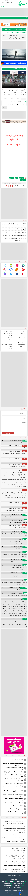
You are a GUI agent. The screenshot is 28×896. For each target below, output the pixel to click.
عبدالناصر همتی (7, 883)
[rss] (3, 7)
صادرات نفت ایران (18, 885)
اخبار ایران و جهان (22, 337)
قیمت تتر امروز (9, 339)
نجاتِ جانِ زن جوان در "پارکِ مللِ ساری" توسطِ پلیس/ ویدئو (13, 225)
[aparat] (17, 267)
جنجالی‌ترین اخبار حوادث (7, 333)
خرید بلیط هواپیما (21, 344)
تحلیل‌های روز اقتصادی (8, 331)
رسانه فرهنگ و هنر (21, 331)
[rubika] (11, 267)
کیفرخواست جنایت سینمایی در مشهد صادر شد (14, 806)
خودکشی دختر (23, 180)
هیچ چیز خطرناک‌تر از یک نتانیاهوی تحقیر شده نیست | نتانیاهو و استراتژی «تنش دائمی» (14, 862)
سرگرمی (11, 881)
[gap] (5, 275)
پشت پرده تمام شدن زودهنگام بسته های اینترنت (15, 102)
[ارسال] (21, 69)
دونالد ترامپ (17, 887)
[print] (23, 69)
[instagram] (5, 271)
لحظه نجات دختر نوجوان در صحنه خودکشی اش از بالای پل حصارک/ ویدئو (14, 239)
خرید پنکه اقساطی (21, 342)
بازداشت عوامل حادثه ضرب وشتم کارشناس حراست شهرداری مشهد (13, 795)
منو (25, 18)
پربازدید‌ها (24, 817)
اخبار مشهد (23, 333)
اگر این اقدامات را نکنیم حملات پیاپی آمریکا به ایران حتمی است (14, 851)
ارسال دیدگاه (8, 433)
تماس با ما (14, 875)
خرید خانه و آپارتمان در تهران (6, 344)
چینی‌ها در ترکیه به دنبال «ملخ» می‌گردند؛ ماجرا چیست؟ (13, 775)
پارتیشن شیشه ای (21, 348)
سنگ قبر (10, 342)
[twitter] (10, 186)
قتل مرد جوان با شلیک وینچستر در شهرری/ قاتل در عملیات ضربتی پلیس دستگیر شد (13, 764)
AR (8, 4)
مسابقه (9, 875)
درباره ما (19, 875)
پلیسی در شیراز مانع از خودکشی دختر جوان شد (15, 232)
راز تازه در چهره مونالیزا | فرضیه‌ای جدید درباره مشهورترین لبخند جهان (14, 866)
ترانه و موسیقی (9, 335)
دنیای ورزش (23, 335)
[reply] (2, 440)
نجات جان (21, 178)
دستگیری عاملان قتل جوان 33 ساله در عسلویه (14, 783)
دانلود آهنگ (10, 346)
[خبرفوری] (20, 4)
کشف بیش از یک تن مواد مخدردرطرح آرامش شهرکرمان (14, 768)
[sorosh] (11, 271)
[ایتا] (17, 271)
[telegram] (5, 267)
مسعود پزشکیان (7, 885)
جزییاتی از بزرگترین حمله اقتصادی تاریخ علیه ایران (15, 104)
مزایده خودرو (22, 346)
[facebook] (6, 186)
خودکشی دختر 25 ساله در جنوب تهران (17, 229)
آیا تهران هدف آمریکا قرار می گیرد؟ (18, 848)
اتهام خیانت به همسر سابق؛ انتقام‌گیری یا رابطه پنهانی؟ (13, 799)
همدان (16, 178)
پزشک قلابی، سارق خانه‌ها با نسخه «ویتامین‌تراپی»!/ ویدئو (12, 786)
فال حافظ (4, 881)
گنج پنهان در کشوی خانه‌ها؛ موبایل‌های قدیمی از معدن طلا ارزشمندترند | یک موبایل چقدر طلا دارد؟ (14, 870)
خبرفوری (9, 890)
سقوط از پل (11, 178)
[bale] (23, 267)
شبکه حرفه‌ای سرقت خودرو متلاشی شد (15, 809)
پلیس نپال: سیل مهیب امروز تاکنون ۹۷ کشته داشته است (13, 760)
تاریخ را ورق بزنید (21, 339)
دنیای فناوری (10, 337)
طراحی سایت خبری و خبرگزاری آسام (11, 893)
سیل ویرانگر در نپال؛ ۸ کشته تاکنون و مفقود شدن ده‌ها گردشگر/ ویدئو (12, 779)
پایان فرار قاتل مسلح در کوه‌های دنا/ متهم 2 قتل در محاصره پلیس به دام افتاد (13, 791)
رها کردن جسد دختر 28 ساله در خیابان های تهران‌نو (13, 772)
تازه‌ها (25, 755)
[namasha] (23, 275)
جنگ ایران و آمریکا (20, 881)
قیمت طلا (8, 887)
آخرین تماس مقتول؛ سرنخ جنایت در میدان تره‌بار (13, 803)
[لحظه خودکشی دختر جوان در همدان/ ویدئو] (12, 186)
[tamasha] (23, 271)
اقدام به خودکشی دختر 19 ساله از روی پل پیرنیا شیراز (13, 235)
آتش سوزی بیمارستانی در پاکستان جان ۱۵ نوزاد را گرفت (13, 812)
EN (6, 4)
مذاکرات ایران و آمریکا (18, 883)
